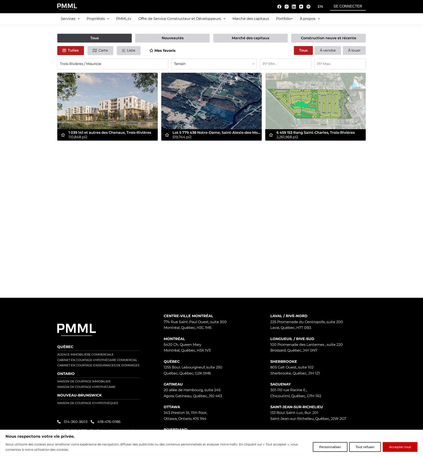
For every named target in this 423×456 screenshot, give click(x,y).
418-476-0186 (109, 422)
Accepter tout (400, 447)
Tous (94, 38)
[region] (211, 443)
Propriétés (96, 19)
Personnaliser (330, 447)
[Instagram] (287, 7)
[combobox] (112, 64)
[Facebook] (279, 7)
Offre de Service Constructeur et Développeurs (179, 19)
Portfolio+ (284, 19)
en (320, 6)
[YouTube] (301, 7)
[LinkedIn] (294, 7)
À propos (307, 19)
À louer (354, 50)
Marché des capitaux (250, 19)
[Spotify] (308, 7)
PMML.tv (123, 19)
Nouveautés (173, 38)
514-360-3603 (75, 422)
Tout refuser (365, 447)
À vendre (328, 50)
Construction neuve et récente (328, 38)
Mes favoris (165, 50)
